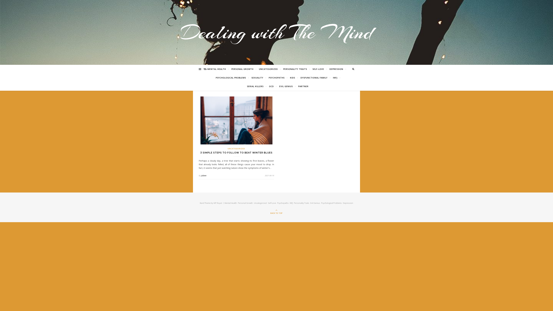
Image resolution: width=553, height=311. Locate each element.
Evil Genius (286, 86)
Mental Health (216, 69)
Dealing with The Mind (277, 32)
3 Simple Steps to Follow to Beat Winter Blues (236, 152)
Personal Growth (242, 69)
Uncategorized (268, 69)
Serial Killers (255, 86)
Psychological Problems (231, 77)
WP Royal (218, 203)
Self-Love (318, 69)
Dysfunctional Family (314, 77)
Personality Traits (295, 69)
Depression (336, 69)
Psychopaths (277, 77)
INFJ (335, 77)
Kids (292, 77)
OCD (271, 86)
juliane (203, 175)
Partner (303, 86)
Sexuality (257, 77)
